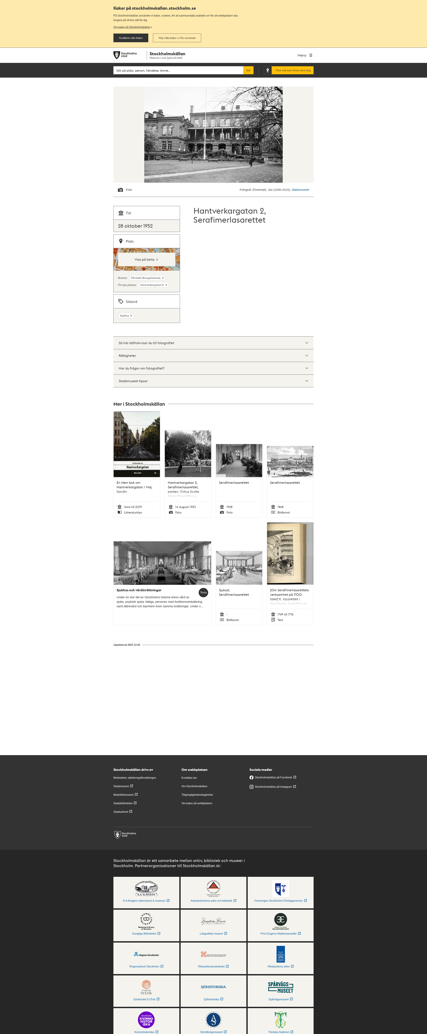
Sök (248, 70)
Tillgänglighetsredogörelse (197, 794)
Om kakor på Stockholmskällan (131, 27)
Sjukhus (124, 315)
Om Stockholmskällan (194, 786)
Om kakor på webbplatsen (196, 803)
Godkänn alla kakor (131, 38)
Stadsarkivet (120, 811)
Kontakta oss (189, 777)
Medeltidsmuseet (123, 794)
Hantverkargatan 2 (152, 285)
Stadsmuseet (300, 189)
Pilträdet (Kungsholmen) (146, 278)
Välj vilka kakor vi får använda (177, 38)
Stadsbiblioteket (122, 803)
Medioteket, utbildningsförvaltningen (134, 777)
